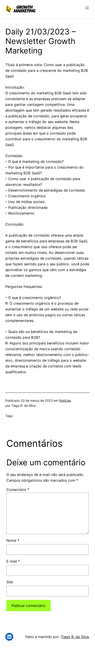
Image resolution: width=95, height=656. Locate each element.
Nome (12, 540)
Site (9, 582)
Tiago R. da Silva (75, 637)
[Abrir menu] (87, 8)
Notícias (65, 400)
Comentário (17, 489)
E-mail (13, 561)
